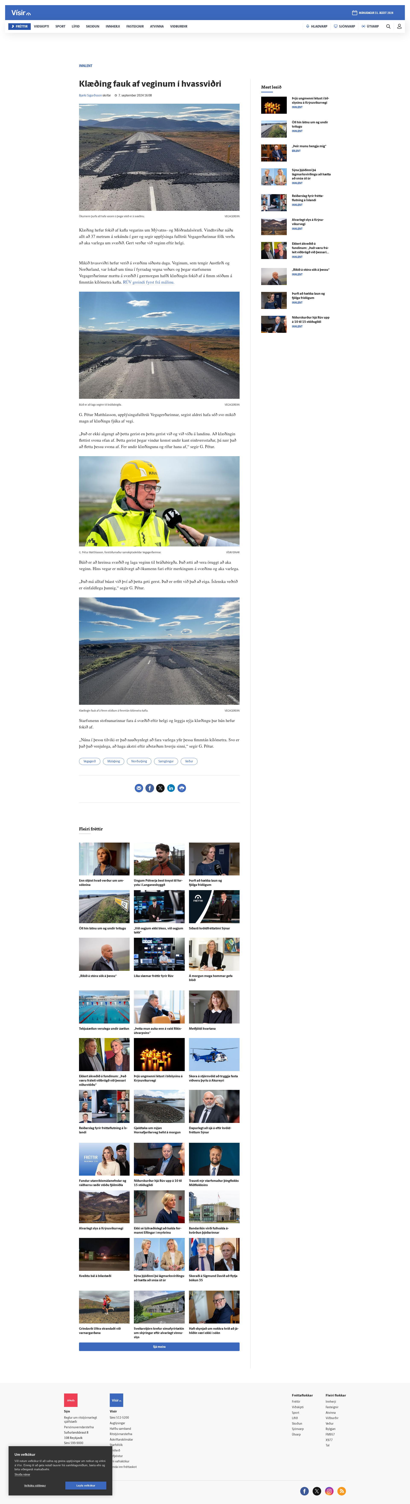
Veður (189, 761)
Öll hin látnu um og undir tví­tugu (102, 928)
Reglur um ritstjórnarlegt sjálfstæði (80, 1420)
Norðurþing (139, 761)
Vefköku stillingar (35, 1485)
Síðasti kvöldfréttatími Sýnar (209, 928)
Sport (295, 1413)
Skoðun (297, 1423)
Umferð (115, 1450)
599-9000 (76, 1443)
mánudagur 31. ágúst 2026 (376, 13)
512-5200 (122, 1418)
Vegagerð (89, 761)
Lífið (295, 1418)
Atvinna (331, 1413)
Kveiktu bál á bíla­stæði (95, 1276)
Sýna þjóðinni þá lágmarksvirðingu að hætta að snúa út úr (311, 175)
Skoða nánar (22, 1474)
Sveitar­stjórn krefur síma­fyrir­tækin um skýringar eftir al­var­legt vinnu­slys (159, 1333)
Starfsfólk (116, 1445)
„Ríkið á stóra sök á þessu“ (98, 976)
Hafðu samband (120, 1429)
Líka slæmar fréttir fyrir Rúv (153, 976)
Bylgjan (330, 1429)
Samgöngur (166, 761)
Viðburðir (332, 1418)
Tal (327, 1445)
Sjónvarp (298, 1429)
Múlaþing (113, 761)
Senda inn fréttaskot (123, 1467)
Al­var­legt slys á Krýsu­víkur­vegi (101, 1228)
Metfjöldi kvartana (202, 1029)
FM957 (330, 1434)
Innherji (331, 1402)
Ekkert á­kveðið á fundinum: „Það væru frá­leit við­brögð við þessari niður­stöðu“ (102, 1081)
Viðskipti (298, 1407)
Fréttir (296, 1402)
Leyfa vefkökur (85, 1485)
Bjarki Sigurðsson (90, 95)
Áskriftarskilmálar (121, 1439)
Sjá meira (159, 1347)
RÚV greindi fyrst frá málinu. (148, 282)
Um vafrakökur (119, 1461)
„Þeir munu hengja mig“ (309, 146)
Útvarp (296, 1434)
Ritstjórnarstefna (121, 1434)
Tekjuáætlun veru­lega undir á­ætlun (104, 1029)
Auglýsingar (117, 1423)
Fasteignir (332, 1407)
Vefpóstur (116, 1456)
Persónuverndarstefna (79, 1427)
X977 (329, 1440)
